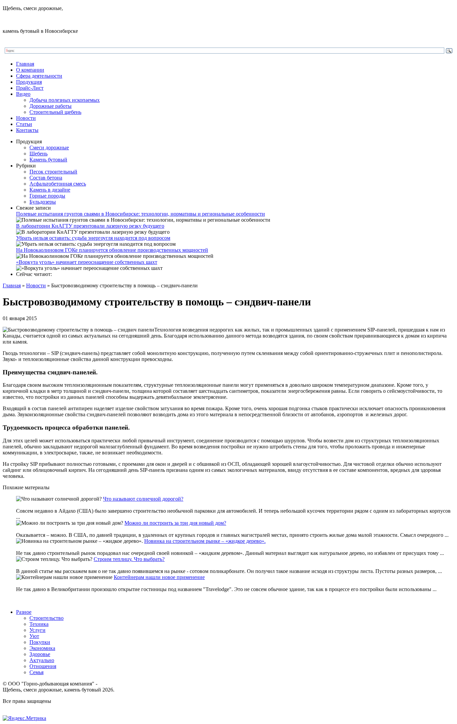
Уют (34, 636)
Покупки (39, 642)
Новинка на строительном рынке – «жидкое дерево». (205, 541)
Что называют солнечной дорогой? (143, 499)
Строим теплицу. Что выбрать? (129, 559)
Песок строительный (53, 171)
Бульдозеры (42, 202)
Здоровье (39, 654)
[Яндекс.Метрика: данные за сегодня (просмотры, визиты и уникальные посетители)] (24, 718)
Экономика (42, 648)
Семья (36, 672)
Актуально (41, 660)
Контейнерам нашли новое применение (159, 577)
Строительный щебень (55, 112)
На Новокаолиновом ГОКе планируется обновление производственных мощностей (112, 250)
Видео (23, 94)
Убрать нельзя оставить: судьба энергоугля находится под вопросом (93, 238)
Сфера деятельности (39, 76)
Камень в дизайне (49, 190)
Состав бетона (45, 177)
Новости (26, 118)
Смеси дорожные (49, 147)
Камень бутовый (48, 159)
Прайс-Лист (29, 88)
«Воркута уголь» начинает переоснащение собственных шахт (86, 262)
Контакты (27, 130)
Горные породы (47, 196)
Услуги (37, 630)
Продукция (29, 82)
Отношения (42, 666)
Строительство (46, 618)
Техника (39, 624)
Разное (23, 612)
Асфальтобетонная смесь (57, 184)
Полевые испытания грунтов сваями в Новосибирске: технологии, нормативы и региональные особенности (140, 214)
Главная (25, 64)
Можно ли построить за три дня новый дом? (175, 523)
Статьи (24, 124)
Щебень (38, 153)
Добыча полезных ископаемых (64, 100)
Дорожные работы (50, 106)
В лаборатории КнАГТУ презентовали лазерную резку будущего (90, 226)
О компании (30, 70)
